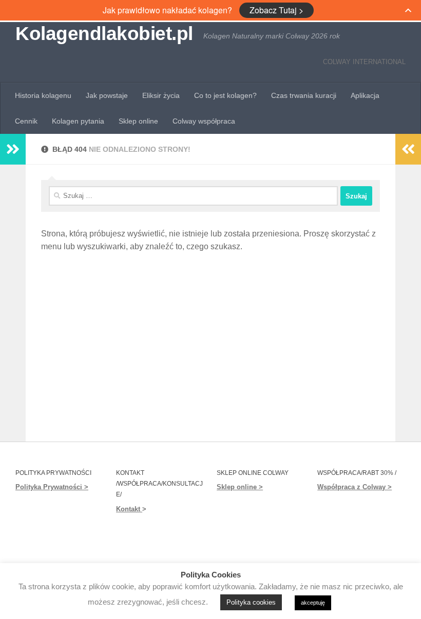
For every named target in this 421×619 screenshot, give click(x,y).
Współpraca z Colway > (354, 487)
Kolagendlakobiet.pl (104, 33)
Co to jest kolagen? (225, 95)
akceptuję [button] (313, 603)
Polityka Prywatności (48, 487)
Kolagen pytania (78, 121)
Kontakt (129, 509)
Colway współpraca (204, 121)
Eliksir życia (161, 95)
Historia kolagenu (43, 95)
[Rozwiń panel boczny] (13, 149)
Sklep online (138, 121)
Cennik (26, 121)
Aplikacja (365, 95)
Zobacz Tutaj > (276, 10)
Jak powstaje (107, 95)
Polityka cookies (251, 602)
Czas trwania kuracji (303, 95)
